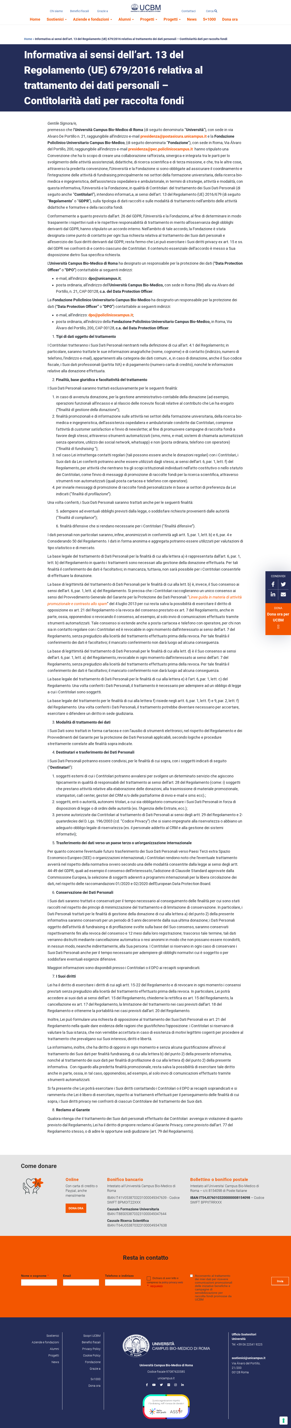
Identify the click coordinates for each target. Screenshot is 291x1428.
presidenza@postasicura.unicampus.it (173, 136)
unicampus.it (166, 1378)
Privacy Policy (91, 1349)
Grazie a (102, 11)
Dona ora (230, 19)
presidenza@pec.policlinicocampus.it (160, 149)
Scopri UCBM (92, 1335)
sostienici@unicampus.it (248, 1358)
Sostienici (56, 19)
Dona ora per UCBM (278, 617)
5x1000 (96, 1379)
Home (35, 19)
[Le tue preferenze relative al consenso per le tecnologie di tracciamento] (283, 1421)
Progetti (147, 19)
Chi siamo (56, 11)
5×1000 (209, 19)
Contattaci (189, 11)
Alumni (125, 19)
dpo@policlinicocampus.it (110, 315)
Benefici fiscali (79, 11)
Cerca (210, 11)
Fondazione (93, 1362)
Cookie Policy (92, 1355)
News (192, 19)
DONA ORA (76, 1208)
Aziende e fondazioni (91, 19)
